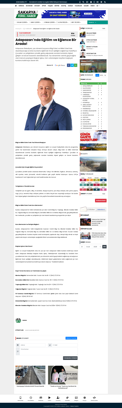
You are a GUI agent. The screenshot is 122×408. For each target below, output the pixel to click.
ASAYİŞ (63, 6)
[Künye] (101, 1)
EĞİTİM (57, 6)
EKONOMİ (29, 6)
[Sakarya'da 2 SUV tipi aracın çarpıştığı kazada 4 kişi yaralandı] (85, 222)
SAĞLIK (70, 6)
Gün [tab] (97, 75)
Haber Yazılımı (74, 406)
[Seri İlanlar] (94, 1)
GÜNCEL (21, 6)
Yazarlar (58, 400)
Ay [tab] (105, 75)
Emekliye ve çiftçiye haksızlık (94, 55)
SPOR (44, 6)
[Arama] (83, 1)
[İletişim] (87, 1)
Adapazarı (19, 147)
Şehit (52, 294)
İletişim (76, 400)
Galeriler (40, 400)
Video (49, 400)
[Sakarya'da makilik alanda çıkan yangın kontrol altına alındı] (93, 164)
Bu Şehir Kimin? (90, 35)
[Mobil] (80, 1)
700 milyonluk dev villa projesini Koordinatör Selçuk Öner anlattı (99, 235)
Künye (84, 400)
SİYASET (37, 6)
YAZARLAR (78, 6)
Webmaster (94, 400)
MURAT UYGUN (91, 47)
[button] (98, 5)
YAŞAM (50, 6)
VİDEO (92, 6)
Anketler (67, 400)
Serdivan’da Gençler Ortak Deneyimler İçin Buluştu (45, 2)
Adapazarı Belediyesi (32, 330)
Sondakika (31, 400)
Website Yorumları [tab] (71, 338)
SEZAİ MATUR (91, 53)
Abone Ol (50, 65)
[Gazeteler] (97, 1)
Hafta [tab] (101, 75)
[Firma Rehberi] (91, 1)
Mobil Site (20, 400)
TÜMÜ (103, 28)
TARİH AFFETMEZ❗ (91, 42)
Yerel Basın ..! (90, 49)
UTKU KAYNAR (91, 40)
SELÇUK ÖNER (91, 33)
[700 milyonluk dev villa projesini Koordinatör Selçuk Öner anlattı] (85, 236)
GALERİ (86, 6)
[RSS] (105, 1)
